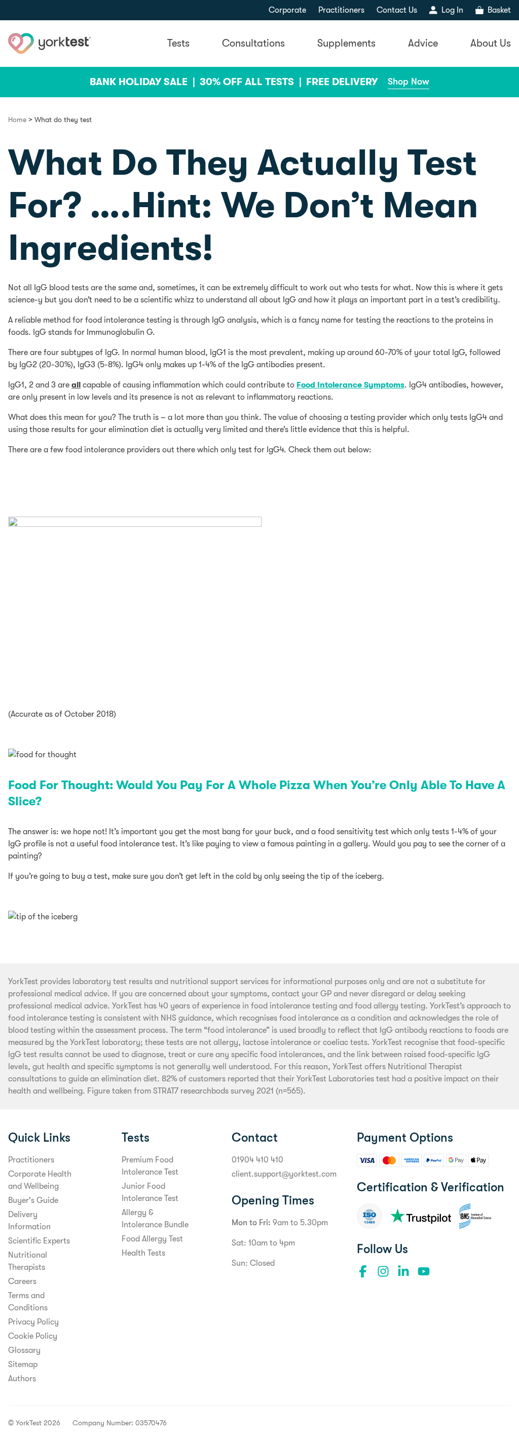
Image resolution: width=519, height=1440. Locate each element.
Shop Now (408, 81)
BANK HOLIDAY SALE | (144, 82)
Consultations (253, 43)
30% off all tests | (252, 82)
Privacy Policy (33, 1322)
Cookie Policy (32, 1336)
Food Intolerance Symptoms (350, 385)
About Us (490, 43)
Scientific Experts (39, 1241)
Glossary (24, 1350)
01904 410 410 (257, 1159)
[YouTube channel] (424, 1271)
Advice (423, 43)
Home (17, 119)
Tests (178, 43)
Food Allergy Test (152, 1238)
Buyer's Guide (33, 1200)
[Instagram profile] (383, 1271)
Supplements (346, 43)
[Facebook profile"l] (363, 1271)
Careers (22, 1281)
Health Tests (143, 1253)
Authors (22, 1378)
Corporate (287, 10)
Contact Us (397, 10)
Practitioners (341, 10)
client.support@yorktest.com (284, 1174)
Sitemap (23, 1364)
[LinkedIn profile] (403, 1271)
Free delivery (342, 82)
